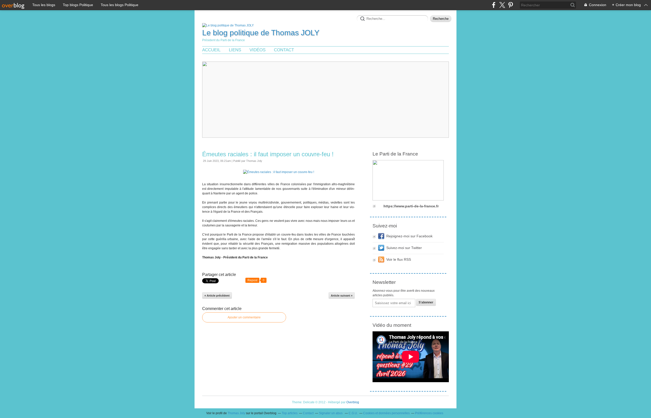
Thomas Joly (236, 413)
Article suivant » (341, 295)
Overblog (352, 402)
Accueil (211, 50)
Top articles (290, 413)
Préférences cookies (429, 413)
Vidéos (257, 50)
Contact (284, 50)
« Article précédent (217, 295)
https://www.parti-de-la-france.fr (411, 206)
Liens (235, 50)
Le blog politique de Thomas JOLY (260, 32)
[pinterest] (510, 5)
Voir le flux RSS (398, 259)
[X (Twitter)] (502, 5)
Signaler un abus (331, 413)
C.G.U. (353, 413)
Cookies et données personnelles (386, 413)
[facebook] (494, 5)
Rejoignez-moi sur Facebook (409, 236)
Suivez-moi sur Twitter (404, 248)
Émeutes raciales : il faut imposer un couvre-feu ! (268, 154)
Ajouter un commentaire (244, 317)
